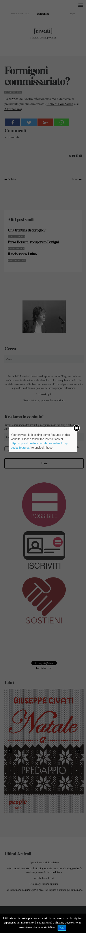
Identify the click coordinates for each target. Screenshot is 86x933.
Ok (62, 927)
